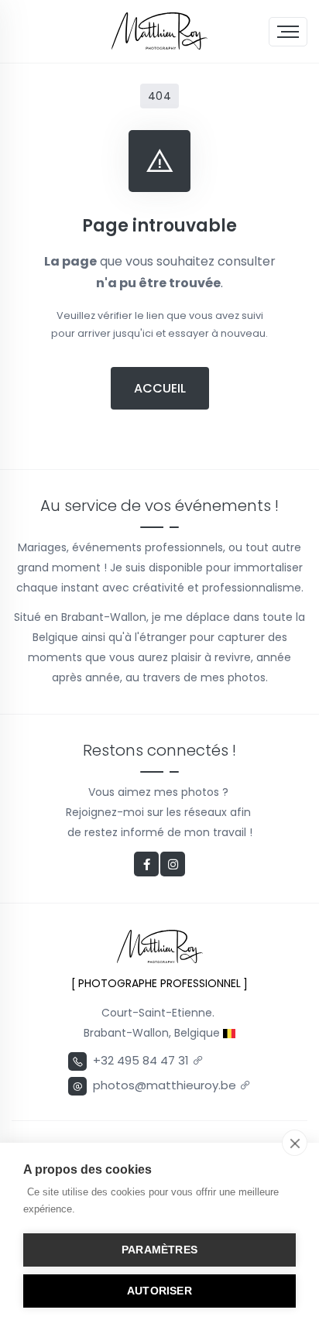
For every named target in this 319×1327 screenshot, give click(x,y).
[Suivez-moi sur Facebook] (146, 864)
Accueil (160, 388)
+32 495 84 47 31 (142, 1060)
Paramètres (159, 1250)
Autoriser (159, 1291)
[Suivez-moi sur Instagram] (172, 864)
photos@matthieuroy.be (166, 1085)
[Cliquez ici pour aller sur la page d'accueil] (159, 31)
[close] (294, 1143)
